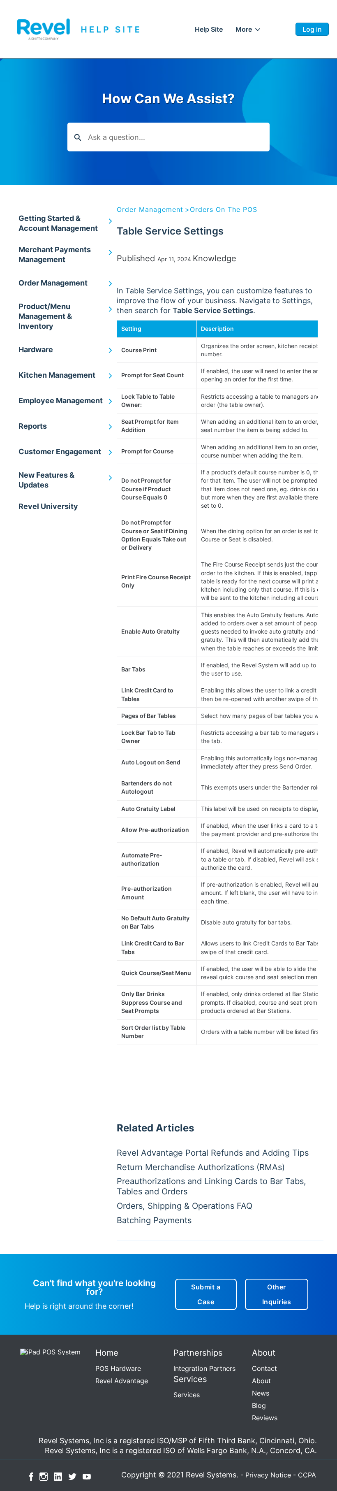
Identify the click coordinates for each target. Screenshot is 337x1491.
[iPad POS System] (49, 1351)
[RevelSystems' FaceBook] (31, 1475)
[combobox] (179, 137)
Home (209, 29)
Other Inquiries (276, 1294)
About (261, 1381)
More (243, 29)
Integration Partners (204, 1368)
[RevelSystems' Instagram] (43, 1475)
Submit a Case (205, 1294)
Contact (264, 1368)
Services (186, 1395)
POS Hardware (118, 1368)
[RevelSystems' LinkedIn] (58, 1475)
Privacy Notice (268, 1475)
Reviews (264, 1418)
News (260, 1393)
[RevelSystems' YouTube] (87, 1475)
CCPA (307, 1475)
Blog (259, 1405)
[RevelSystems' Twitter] (72, 1475)
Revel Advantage (121, 1381)
